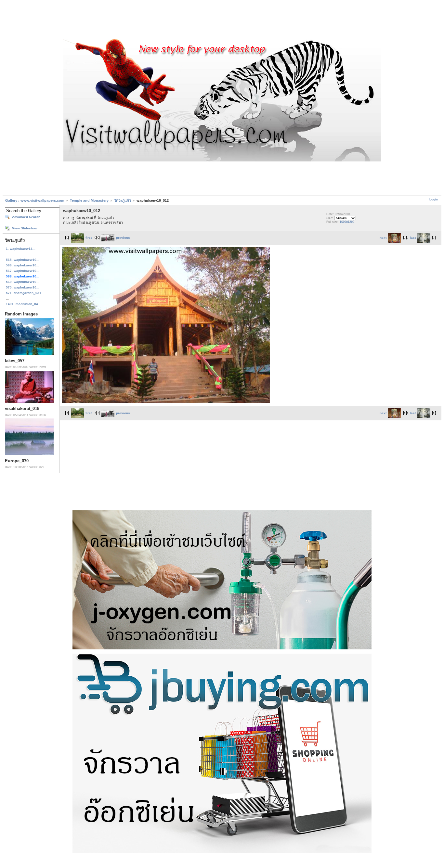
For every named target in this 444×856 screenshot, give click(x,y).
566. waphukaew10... (22, 265)
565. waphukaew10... (22, 260)
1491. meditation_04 (22, 304)
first (88, 237)
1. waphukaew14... (20, 248)
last (413, 237)
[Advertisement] (222, 20)
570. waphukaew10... (22, 287)
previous (123, 237)
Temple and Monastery (89, 200)
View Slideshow (24, 228)
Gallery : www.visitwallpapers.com (34, 200)
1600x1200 (347, 222)
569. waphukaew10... (22, 282)
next (383, 237)
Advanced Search (26, 217)
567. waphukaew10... (22, 271)
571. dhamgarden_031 (23, 293)
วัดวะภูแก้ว (122, 200)
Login (433, 199)
